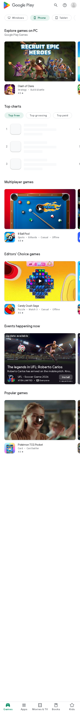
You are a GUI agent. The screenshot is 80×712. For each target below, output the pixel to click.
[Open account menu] (73, 5)
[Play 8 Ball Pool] (40, 209)
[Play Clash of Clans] (40, 61)
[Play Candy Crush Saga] (40, 281)
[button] (14, 115)
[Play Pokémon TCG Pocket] (40, 420)
